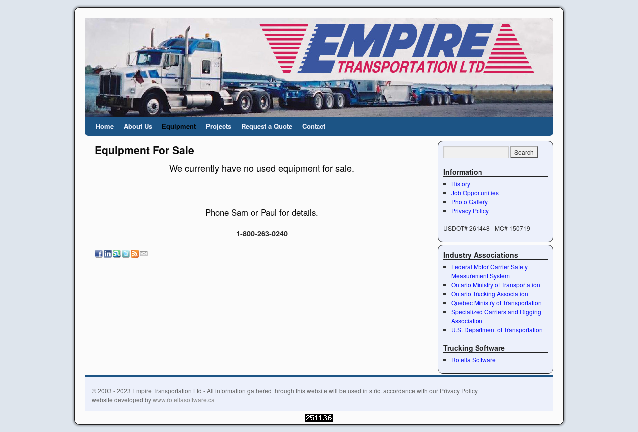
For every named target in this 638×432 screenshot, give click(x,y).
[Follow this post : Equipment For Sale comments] (135, 254)
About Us (138, 126)
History (460, 183)
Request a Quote (266, 126)
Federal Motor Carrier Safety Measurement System (489, 271)
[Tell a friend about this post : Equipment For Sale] (144, 254)
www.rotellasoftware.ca (184, 399)
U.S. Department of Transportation (497, 329)
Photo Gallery (469, 201)
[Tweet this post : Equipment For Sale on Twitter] (126, 254)
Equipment (179, 126)
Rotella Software (473, 359)
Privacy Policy (470, 210)
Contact (313, 126)
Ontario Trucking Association (489, 293)
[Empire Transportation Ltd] (319, 67)
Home (105, 126)
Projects (218, 126)
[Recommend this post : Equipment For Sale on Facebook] (99, 254)
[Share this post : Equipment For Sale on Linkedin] (108, 254)
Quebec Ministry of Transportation (496, 302)
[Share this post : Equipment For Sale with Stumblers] (117, 254)
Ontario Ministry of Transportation (495, 284)
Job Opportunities (475, 192)
